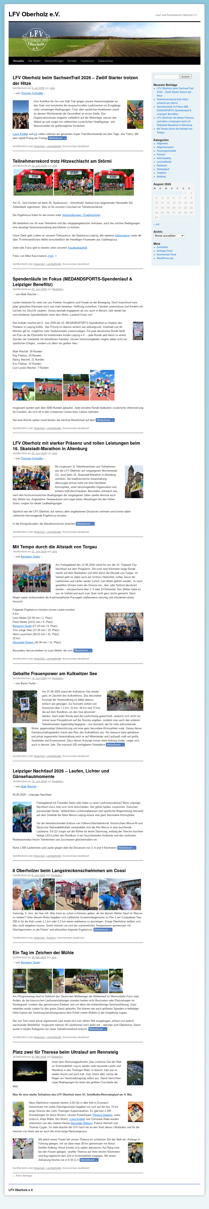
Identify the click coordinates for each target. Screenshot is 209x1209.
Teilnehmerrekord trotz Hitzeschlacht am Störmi (62, 161)
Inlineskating (164, 158)
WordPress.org (165, 258)
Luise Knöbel (20, 134)
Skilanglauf (163, 169)
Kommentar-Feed (166, 254)
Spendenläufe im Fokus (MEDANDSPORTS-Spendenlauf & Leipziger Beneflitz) (72, 281)
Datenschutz (105, 61)
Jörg (52, 88)
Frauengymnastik (166, 150)
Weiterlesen (57, 138)
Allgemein (39, 146)
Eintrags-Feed (164, 250)
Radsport (162, 165)
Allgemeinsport (165, 147)
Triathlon (51, 937)
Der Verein (34, 61)
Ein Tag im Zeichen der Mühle (43, 952)
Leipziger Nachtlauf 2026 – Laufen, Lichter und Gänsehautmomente (61, 773)
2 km (50, 255)
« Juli (156, 224)
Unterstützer (122, 235)
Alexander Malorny (81, 1123)
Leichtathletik (53, 146)
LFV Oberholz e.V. (34, 13)
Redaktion (57, 289)
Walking (161, 176)
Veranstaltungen (53, 61)
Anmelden (162, 247)
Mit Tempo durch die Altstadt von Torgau (55, 546)
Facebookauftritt (77, 247)
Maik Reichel (28, 786)
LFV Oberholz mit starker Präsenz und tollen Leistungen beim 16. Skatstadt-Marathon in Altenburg (76, 445)
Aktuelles (18, 61)
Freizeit (161, 154)
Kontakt (72, 61)
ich (35, 134)
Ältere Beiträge (22, 1175)
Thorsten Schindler (32, 93)
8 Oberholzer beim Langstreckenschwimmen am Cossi (69, 870)
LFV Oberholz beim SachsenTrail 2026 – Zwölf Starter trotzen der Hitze (75, 80)
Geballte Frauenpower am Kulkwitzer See (55, 673)
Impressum (87, 61)
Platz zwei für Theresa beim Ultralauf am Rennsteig (65, 1052)
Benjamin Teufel (30, 556)
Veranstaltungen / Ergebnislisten (81, 215)
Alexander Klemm (23, 642)
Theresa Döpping (102, 1115)
